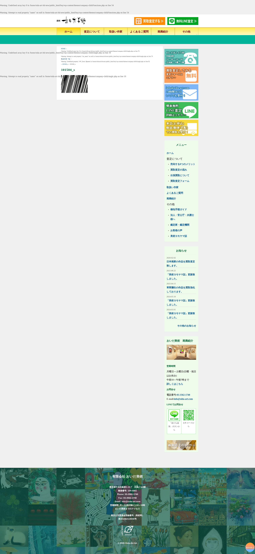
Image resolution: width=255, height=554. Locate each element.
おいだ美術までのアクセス (127, 509)
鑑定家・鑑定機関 (179, 224)
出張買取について (179, 175)
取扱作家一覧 (65, 59)
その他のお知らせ (186, 325)
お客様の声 (176, 230)
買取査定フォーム (179, 181)
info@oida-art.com (183, 399)
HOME (63, 48)
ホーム (68, 31)
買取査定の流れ (178, 169)
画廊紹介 (163, 31)
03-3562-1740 (183, 395)
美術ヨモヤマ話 (178, 236)
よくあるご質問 (139, 31)
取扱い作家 (115, 31)
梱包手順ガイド (178, 209)
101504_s (65, 64)
